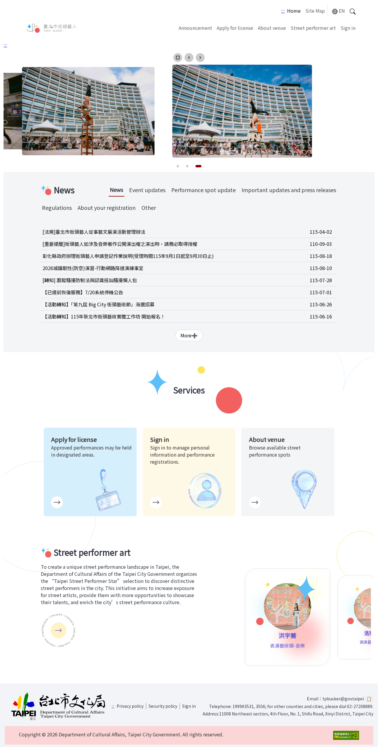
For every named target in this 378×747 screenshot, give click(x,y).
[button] (177, 57)
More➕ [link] (189, 335)
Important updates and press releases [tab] (289, 190)
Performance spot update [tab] (203, 190)
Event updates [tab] (147, 190)
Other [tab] (148, 207)
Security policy (163, 706)
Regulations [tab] (57, 207)
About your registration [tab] (107, 207)
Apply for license (235, 27)
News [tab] (116, 189)
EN (342, 10)
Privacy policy (130, 706)
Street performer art (313, 27)
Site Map (315, 10)
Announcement (195, 27)
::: (283, 10)
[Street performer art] (58, 630)
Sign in (348, 27)
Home (294, 10)
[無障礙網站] (346, 735)
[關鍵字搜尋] (352, 11)
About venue (272, 27)
